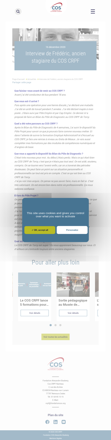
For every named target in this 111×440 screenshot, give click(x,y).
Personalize (72, 230)
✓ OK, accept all (40, 230)
